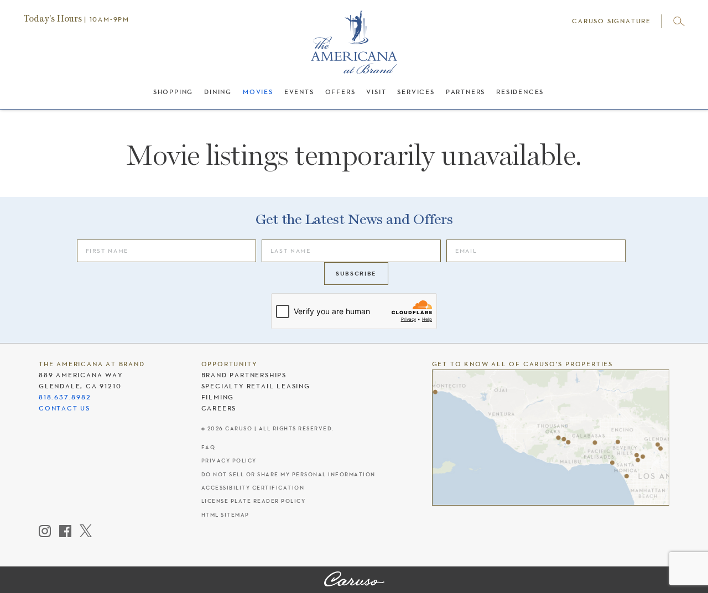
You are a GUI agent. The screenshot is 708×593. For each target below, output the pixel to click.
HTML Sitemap (225, 514)
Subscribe (356, 273)
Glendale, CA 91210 (80, 386)
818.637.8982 (65, 397)
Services (415, 91)
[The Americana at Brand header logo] (354, 47)
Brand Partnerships (244, 375)
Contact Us (64, 408)
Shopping (173, 91)
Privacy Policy (229, 460)
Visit (376, 91)
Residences (520, 91)
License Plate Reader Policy (253, 500)
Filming (218, 397)
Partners (465, 91)
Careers (219, 408)
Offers (340, 91)
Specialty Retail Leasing (255, 386)
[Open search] (679, 21)
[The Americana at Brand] (354, 579)
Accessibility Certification (253, 487)
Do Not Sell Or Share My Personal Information (288, 474)
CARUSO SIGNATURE (611, 21)
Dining (218, 91)
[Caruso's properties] (550, 438)
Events (299, 91)
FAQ (208, 447)
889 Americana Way (81, 375)
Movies (258, 91)
